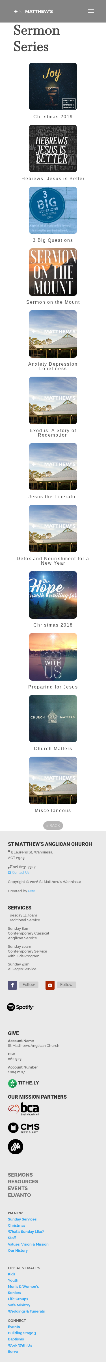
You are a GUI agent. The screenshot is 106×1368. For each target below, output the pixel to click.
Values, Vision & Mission (28, 1244)
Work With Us (20, 1345)
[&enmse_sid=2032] (53, 621)
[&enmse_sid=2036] (53, 555)
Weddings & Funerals (26, 1311)
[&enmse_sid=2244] (53, 806)
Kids (11, 1274)
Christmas (16, 1225)
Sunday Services (22, 1219)
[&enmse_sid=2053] (53, 298)
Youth (13, 1280)
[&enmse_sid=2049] (53, 360)
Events (14, 1327)
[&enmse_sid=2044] (53, 426)
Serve (13, 1351)
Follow (29, 984)
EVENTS (18, 1188)
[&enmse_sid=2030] (53, 683)
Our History (18, 1250)
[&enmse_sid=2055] (53, 236)
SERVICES (19, 908)
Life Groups (18, 1299)
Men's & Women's (23, 1286)
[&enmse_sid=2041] (53, 493)
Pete (31, 891)
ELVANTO (19, 1195)
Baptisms (16, 1339)
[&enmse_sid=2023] (53, 745)
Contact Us (20, 873)
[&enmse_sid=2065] (53, 113)
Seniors (14, 1293)
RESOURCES (23, 1181)
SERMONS (20, 1175)
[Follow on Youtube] (50, 985)
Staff (12, 1238)
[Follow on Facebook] (12, 985)
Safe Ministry (19, 1305)
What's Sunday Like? (26, 1232)
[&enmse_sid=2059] (53, 175)
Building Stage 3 (22, 1333)
